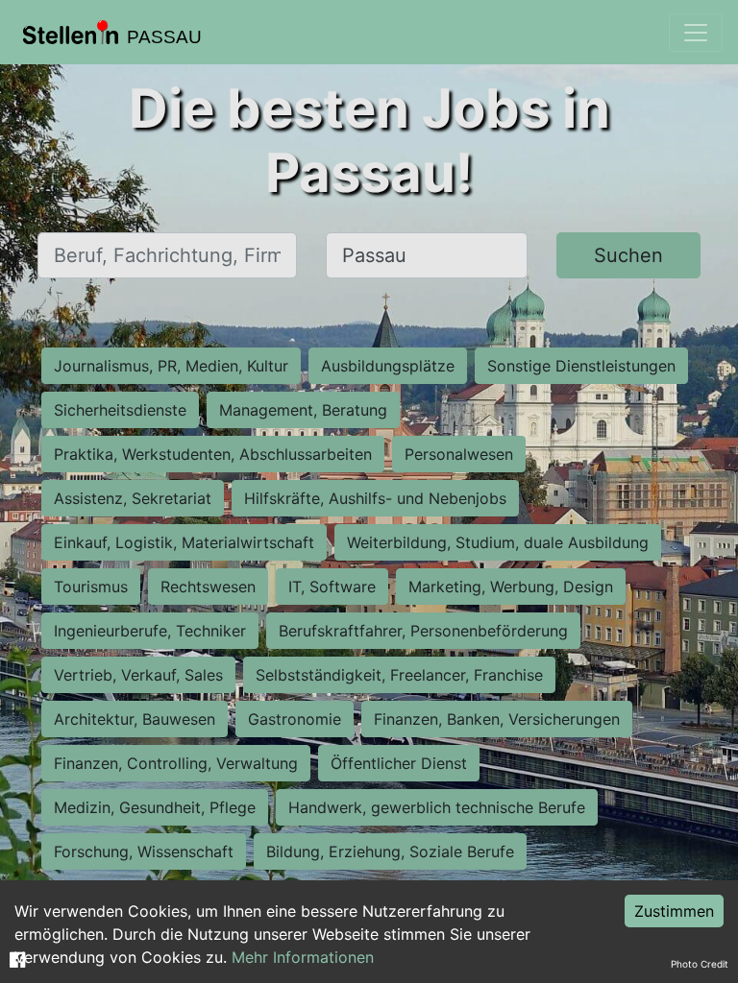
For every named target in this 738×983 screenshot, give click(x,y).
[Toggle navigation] (696, 32)
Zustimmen (674, 911)
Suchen (628, 255)
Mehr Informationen (303, 957)
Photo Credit (699, 964)
